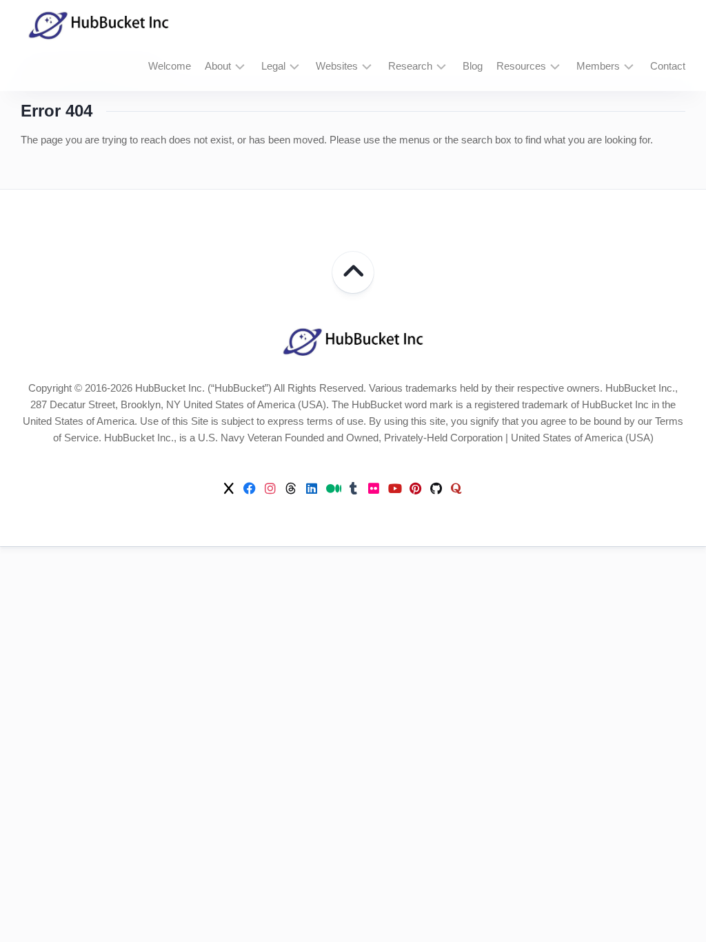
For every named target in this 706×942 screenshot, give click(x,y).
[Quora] (456, 488)
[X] (229, 488)
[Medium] (332, 488)
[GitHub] (436, 488)
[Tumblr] (353, 488)
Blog (473, 66)
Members (598, 66)
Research (410, 66)
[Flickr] (373, 488)
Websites (337, 66)
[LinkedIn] (311, 488)
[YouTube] (394, 488)
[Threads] (291, 488)
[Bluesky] (477, 488)
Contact (667, 66)
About (218, 66)
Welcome (169, 66)
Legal (273, 66)
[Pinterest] (415, 488)
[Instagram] (270, 488)
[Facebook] (249, 488)
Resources (521, 66)
